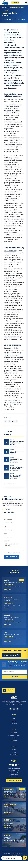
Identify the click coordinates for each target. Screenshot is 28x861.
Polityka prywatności (14, 735)
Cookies (14, 738)
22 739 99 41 (7, 509)
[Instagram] (14, 708)
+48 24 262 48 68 (8, 637)
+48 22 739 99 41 (8, 585)
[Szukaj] (21, 2)
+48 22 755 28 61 (8, 603)
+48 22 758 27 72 (8, 620)
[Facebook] (10, 708)
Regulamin (14, 732)
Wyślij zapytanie (10, 557)
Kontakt (14, 752)
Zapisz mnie (15, 677)
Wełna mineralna (10, 251)
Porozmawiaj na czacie (15, 780)
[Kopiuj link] (16, 421)
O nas (14, 749)
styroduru (13, 400)
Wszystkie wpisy (8, 484)
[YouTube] (17, 708)
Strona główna (5, 7)
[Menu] (25, 2)
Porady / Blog (14, 755)
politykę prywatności (15, 553)
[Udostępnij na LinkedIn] (13, 421)
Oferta (14, 721)
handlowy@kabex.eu (9, 512)
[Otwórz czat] (25, 858)
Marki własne (14, 724)
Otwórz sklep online (10, 655)
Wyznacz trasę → (8, 589)
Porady (7, 10)
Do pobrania (14, 740)
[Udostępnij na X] (9, 421)
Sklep (14, 718)
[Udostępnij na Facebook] (5, 421)
